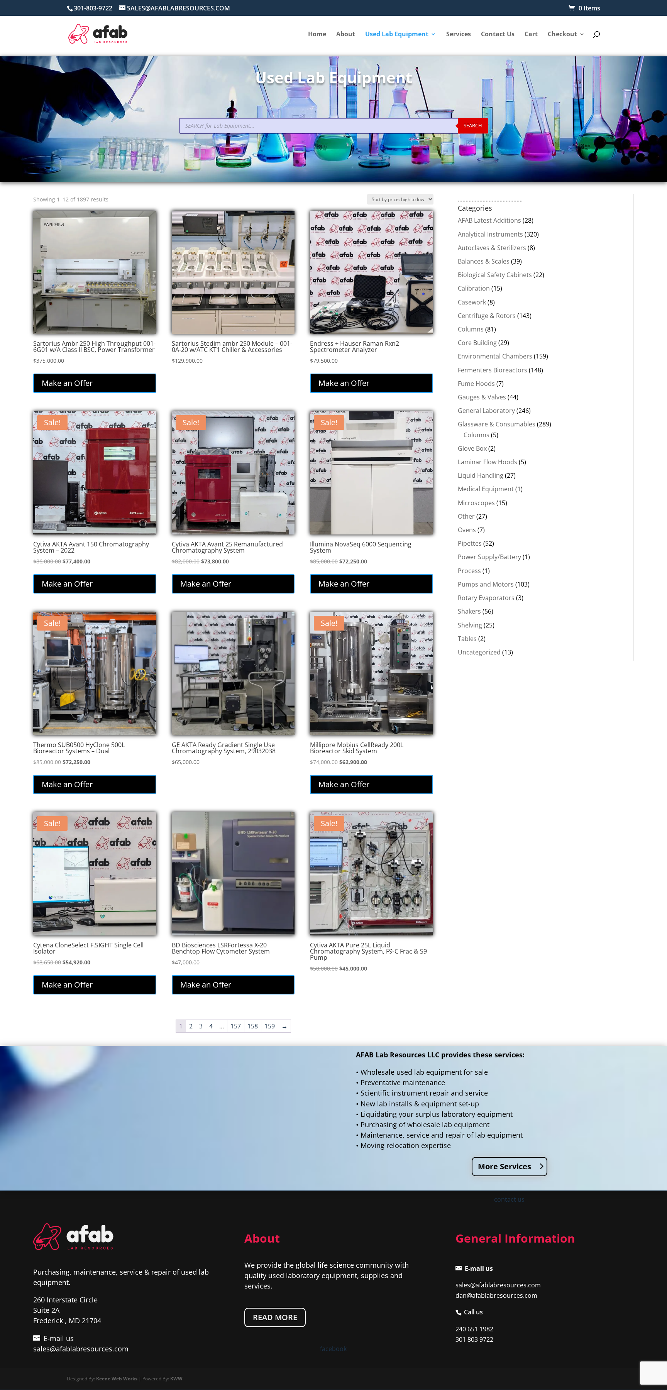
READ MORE (275, 1317)
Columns (471, 329)
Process (469, 570)
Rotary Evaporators (486, 598)
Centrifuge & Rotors (487, 315)
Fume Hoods (476, 383)
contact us (509, 1199)
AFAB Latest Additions (489, 220)
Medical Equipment (486, 489)
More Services (504, 1166)
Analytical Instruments (490, 234)
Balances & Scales (484, 261)
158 (252, 1026)
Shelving (470, 625)
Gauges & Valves (482, 397)
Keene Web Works (116, 1378)
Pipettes (470, 543)
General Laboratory (486, 410)
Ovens (467, 530)
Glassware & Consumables (496, 424)
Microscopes (476, 503)
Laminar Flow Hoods (487, 462)
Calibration (474, 288)
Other (466, 516)
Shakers (469, 611)
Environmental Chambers (495, 356)
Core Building (477, 342)
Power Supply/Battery (489, 557)
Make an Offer (67, 383)
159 (269, 1026)
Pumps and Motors (486, 584)
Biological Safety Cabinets (495, 275)
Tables (467, 638)
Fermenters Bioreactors (492, 370)
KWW (176, 1378)
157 (235, 1026)
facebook (333, 1348)
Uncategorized (479, 652)
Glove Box (472, 448)
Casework (472, 302)
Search (473, 125)
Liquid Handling (480, 475)
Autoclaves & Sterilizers (492, 248)
